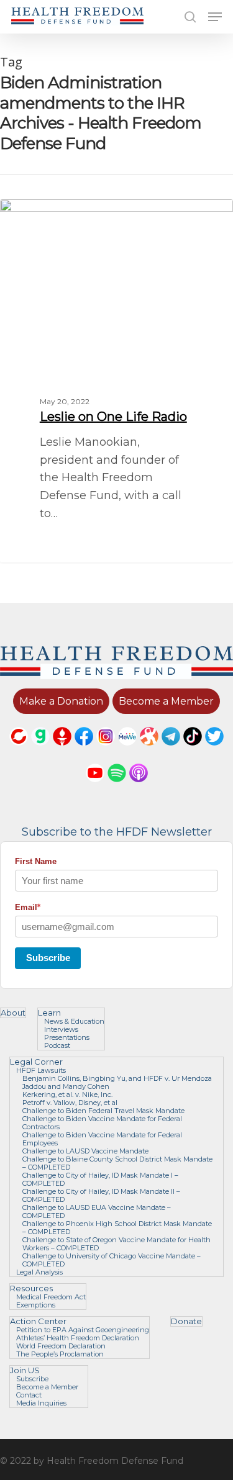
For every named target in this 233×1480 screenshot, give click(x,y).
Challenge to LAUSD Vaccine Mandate (85, 1151)
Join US (25, 1370)
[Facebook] (84, 751)
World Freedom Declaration (61, 1346)
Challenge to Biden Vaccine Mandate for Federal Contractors (102, 1123)
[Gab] (40, 751)
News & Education (74, 1022)
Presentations (66, 1038)
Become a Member (47, 1387)
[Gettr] (62, 751)
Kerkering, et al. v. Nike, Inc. (67, 1095)
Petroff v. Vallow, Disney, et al (69, 1103)
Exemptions (35, 1305)
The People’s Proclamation (60, 1354)
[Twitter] (214, 751)
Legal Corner (36, 1062)
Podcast (57, 1046)
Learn (49, 1013)
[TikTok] (192, 751)
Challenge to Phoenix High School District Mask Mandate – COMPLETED (117, 1228)
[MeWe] (127, 751)
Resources (31, 1288)
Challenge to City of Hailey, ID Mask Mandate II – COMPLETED (101, 1196)
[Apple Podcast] (138, 788)
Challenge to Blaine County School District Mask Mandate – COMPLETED (117, 1163)
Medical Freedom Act (51, 1297)
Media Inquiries (41, 1403)
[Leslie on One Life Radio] (116, 380)
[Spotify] (116, 788)
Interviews (61, 1030)
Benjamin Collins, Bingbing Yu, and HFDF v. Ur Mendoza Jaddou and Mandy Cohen (117, 1083)
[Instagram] (105, 751)
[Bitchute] (18, 751)
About (13, 1013)
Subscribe (48, 957)
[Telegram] (171, 751)
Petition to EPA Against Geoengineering (82, 1330)
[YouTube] (95, 788)
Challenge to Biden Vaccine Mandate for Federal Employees (102, 1139)
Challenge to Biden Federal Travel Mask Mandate (103, 1111)
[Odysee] (149, 751)
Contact (29, 1395)
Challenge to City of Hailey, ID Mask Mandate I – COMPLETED (100, 1179)
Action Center (38, 1321)
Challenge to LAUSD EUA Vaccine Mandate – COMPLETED (96, 1212)
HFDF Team (46, 213)
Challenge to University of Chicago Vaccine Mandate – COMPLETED (111, 1260)
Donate (186, 1321)
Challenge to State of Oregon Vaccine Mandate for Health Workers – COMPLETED (116, 1244)
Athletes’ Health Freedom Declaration (77, 1338)
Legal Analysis (39, 1272)
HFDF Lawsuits (41, 1071)
